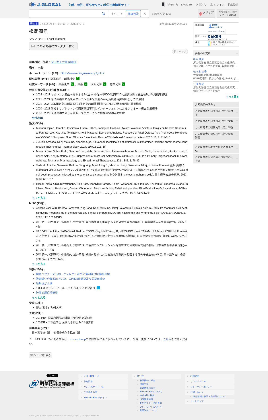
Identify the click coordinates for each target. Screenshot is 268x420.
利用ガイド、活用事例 (151, 403)
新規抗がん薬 (44, 283)
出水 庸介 (198, 59)
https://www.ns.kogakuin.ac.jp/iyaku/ (82, 73)
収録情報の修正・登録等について (209, 396)
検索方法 (144, 384)
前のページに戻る (40, 355)
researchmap (78, 339)
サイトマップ (196, 401)
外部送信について (148, 410)
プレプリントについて (151, 406)
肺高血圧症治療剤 (47, 292)
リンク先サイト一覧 (94, 387)
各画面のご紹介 (147, 380)
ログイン (219, 4)
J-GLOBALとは (91, 376)
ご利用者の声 (90, 392)
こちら (167, 339)
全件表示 (37, 117)
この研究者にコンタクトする (57, 47)
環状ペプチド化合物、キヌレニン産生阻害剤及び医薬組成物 (73, 273)
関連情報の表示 (147, 388)
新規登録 (233, 4)
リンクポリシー (198, 381)
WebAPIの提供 (147, 395)
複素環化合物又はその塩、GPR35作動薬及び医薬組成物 (70, 278)
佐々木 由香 (200, 71)
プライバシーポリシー (201, 387)
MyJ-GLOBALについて (151, 391)
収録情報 (88, 381)
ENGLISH (186, 4)
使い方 (174, 4)
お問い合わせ (196, 392)
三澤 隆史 (198, 84)
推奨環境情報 (146, 399)
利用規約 (194, 376)
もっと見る (232, 96)
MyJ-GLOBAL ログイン (95, 397)
